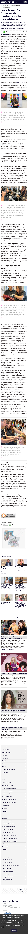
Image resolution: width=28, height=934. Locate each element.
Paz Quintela (10, 398)
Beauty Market (20, 82)
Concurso (5, 808)
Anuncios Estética (7, 785)
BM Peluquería (4, 5)
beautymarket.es (9, 2)
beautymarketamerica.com (10, 865)
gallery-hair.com (7, 879)
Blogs (3, 764)
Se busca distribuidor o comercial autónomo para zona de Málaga (12, 637)
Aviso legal (5, 910)
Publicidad (5, 755)
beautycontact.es (7, 877)
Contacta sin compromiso (8, 649)
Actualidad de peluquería (9, 835)
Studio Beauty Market (8, 769)
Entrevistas (10, 5)
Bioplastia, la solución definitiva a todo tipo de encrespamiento (13, 711)
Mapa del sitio (6, 752)
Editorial (4, 811)
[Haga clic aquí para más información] (8, 518)
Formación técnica (7, 794)
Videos (4, 767)
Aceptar (14, 930)
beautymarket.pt (7, 862)
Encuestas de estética (9, 802)
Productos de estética (9, 799)
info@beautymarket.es (7, 905)
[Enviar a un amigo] (5, 525)
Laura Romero (5, 34)
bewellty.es (5, 874)
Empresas (5, 758)
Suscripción (5, 749)
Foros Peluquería (7, 821)
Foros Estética (6, 782)
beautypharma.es (7, 871)
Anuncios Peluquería (8, 824)
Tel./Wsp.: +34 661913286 (8, 906)
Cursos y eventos (7, 791)
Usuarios (4, 761)
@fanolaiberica (5, 686)
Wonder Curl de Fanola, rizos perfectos (14, 674)
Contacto (5, 772)
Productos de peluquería (9, 838)
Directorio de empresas (9, 788)
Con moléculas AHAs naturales (9, 722)
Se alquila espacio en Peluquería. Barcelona (12, 728)
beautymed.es (6, 868)
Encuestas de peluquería (9, 841)
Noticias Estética (7, 797)
